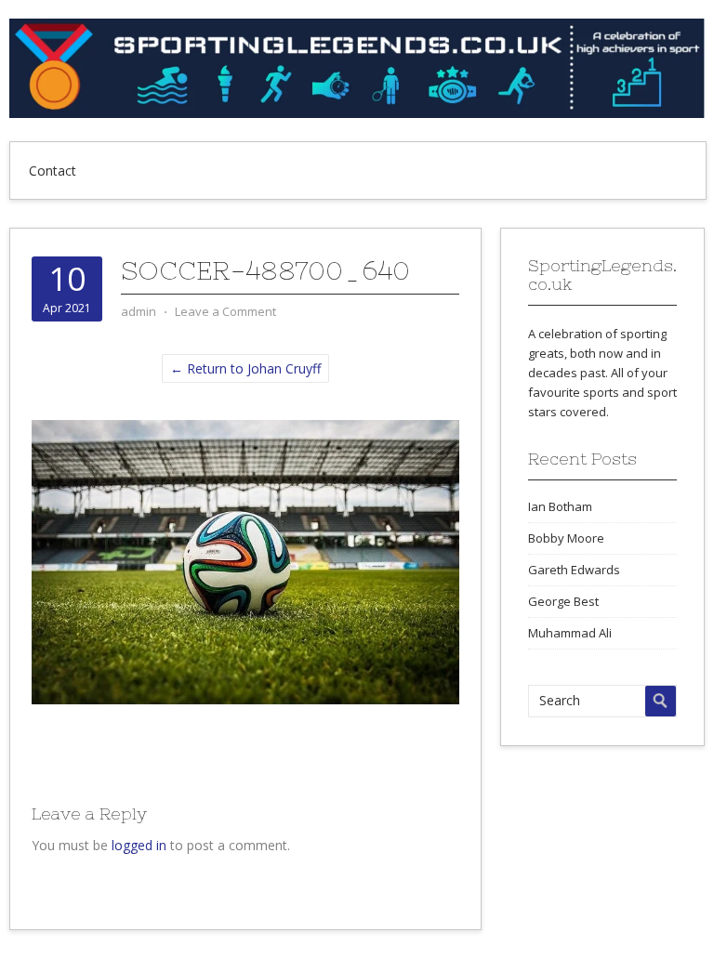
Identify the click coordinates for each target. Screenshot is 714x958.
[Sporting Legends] (357, 113)
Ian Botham (560, 506)
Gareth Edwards (574, 569)
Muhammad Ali (570, 632)
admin (138, 311)
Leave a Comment (225, 311)
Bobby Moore (566, 538)
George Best (563, 601)
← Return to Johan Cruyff (245, 368)
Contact (52, 170)
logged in (139, 845)
